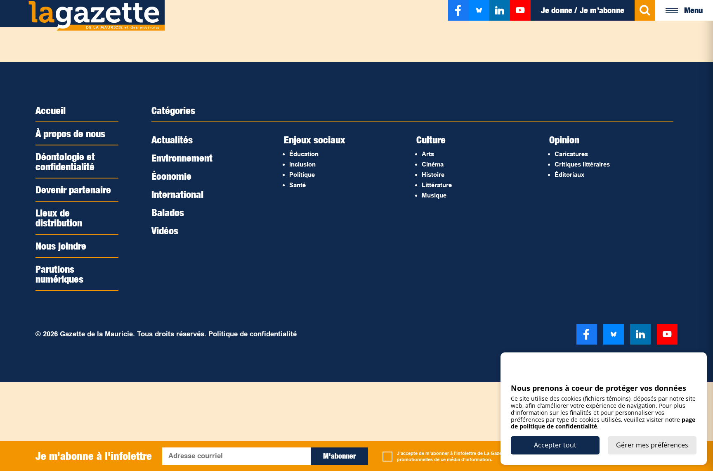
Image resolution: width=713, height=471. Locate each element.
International (177, 194)
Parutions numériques (59, 274)
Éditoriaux (569, 174)
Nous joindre (60, 246)
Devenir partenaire (73, 189)
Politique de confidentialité (252, 334)
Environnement (181, 158)
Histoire (433, 174)
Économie (171, 176)
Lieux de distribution (58, 217)
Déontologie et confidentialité (65, 161)
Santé (297, 184)
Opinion (564, 139)
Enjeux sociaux (314, 139)
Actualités (172, 139)
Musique (434, 195)
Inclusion (302, 164)
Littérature (437, 184)
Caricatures (571, 153)
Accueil (50, 110)
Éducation (304, 153)
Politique (302, 174)
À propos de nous (70, 133)
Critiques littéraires (582, 164)
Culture (431, 139)
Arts (428, 153)
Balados (167, 212)
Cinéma (433, 164)
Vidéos (164, 230)
